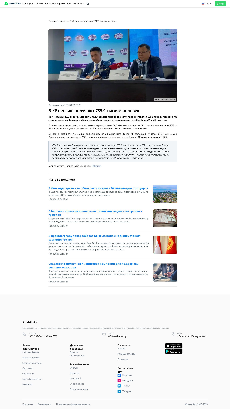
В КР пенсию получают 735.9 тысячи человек (93, 21)
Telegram (96, 165)
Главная (52, 21)
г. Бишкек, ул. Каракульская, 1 (192, 336)
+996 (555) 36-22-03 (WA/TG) (42, 336)
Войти (220, 3)
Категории (28, 4)
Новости (63, 21)
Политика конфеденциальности (73, 404)
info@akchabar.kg (117, 336)
